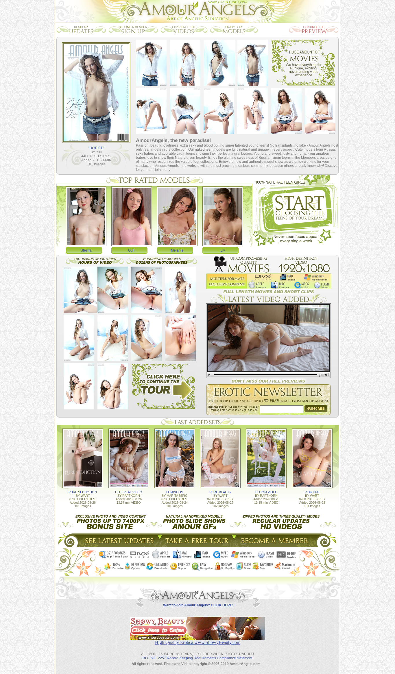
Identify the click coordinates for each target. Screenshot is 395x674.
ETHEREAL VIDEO (128, 492)
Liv (222, 250)
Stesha (86, 250)
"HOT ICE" (96, 148)
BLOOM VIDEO (266, 492)
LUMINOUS (174, 492)
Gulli (131, 250)
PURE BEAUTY (220, 492)
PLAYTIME (312, 492)
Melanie (177, 250)
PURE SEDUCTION (83, 492)
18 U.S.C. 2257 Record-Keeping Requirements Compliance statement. (197, 658)
